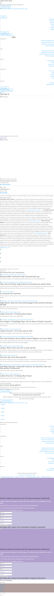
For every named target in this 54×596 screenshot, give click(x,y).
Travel (52, 26)
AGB (34, 475)
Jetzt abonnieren (6, 401)
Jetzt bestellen (3, 192)
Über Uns (51, 71)
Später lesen (3, 138)
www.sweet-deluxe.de (35, 220)
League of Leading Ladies (48, 44)
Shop (52, 62)
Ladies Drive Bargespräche (47, 40)
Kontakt (52, 76)
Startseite (4, 33)
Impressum (22, 475)
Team (52, 72)
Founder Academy (49, 45)
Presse (52, 74)
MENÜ (3, 17)
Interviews (51, 19)
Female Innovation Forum (47, 42)
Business (52, 21)
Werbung (51, 83)
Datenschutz (29, 475)
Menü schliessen (6, 35)
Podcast (52, 27)
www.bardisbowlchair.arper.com (34, 210)
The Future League (49, 56)
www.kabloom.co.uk (5, 247)
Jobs (53, 78)
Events (52, 24)
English (52, 29)
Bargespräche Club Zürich (47, 52)
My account (51, 64)
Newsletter (51, 66)
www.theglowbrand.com (41, 233)
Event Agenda (50, 61)
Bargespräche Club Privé (48, 50)
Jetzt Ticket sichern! (5, 184)
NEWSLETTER (5, 7)
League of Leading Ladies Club (46, 54)
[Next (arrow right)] (1, 595)
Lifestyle (52, 22)
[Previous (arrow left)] (0, 595)
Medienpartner (50, 84)
